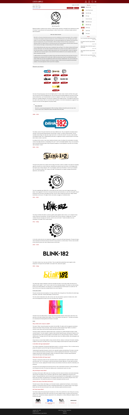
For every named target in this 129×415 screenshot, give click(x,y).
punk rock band (35, 8)
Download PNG (70, 7)
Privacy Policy (63, 410)
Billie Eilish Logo (88, 24)
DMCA (59, 410)
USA (39, 8)
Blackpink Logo (88, 7)
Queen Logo (88, 30)
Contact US (65, 413)
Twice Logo (87, 33)
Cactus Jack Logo (89, 18)
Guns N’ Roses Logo (89, 10)
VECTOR (76, 7)
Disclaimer (65, 411)
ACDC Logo (88, 27)
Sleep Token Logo (89, 21)
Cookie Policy (69, 410)
